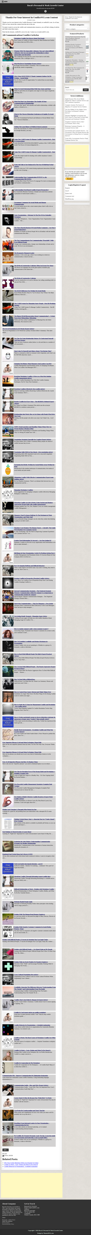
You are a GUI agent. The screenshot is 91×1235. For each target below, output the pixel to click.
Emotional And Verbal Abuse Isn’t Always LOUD (17, 854)
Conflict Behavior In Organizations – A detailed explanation (32, 1025)
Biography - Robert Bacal (8, 1220)
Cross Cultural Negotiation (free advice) (26, 974)
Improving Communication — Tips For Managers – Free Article (33, 603)
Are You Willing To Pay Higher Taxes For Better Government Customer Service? (76, 111)
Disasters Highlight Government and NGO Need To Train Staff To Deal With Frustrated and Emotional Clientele (76, 117)
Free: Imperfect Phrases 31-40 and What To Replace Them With (21, 742)
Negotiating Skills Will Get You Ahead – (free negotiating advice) (33, 452)
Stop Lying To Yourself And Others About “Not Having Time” (33, 351)
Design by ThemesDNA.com (45, 1233)
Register (67, 188)
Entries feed (68, 193)
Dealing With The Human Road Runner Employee (29, 914)
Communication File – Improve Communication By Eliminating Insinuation (25, 1075)
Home (66, 17)
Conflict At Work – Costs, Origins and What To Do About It (32, 1050)
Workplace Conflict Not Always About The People (29, 38)
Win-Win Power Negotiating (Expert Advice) (27, 63)
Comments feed (69, 196)
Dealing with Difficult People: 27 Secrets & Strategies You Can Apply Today (25, 939)
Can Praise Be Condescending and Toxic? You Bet (29, 1110)
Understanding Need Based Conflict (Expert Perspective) (31, 190)
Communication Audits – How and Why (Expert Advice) (31, 1085)
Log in (67, 191)
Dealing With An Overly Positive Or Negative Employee (31, 962)
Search (67, 87)
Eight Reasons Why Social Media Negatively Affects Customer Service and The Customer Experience (76, 100)
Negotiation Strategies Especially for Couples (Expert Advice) (32, 439)
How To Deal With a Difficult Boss (24, 679)
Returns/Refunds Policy (8, 1224)
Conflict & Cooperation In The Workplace (27, 1063)
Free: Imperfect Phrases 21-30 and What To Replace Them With (21, 752)
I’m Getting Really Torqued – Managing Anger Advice (30, 616)
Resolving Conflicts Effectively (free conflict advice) (29, 389)
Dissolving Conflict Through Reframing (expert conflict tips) (32, 876)
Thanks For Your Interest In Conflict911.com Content (31, 17)
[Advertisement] (31, 1185)
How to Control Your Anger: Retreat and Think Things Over (32, 692)
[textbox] (77, 29)
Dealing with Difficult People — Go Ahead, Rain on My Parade (33, 949)
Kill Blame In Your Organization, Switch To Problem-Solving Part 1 (34, 553)
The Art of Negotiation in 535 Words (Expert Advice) (18, 328)
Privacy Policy (6, 1222)
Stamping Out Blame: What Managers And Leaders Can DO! (32, 363)
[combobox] (77, 28)
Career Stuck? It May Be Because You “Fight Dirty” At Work (32, 1098)
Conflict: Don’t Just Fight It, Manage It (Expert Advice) (31, 1000)
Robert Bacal (32, 20)
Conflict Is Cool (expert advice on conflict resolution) (30, 1012)
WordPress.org (69, 199)
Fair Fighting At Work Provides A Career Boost (16, 832)
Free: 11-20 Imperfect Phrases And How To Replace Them (20, 762)
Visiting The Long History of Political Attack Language (30, 126)
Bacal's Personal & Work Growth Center (45, 5)
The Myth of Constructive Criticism (25, 278)
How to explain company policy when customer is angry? (31, 629)
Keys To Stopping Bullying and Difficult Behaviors (29, 565)
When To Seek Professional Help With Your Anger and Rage (32, 89)
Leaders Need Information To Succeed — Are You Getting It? (32, 540)
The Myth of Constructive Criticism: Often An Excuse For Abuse (33, 265)
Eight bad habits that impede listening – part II (28, 864)
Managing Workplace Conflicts (23, 490)
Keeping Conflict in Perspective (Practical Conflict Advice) (31, 578)
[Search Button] (45, 11)
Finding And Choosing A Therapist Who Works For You (19, 809)
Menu (5, 1)
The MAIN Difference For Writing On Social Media (30, 291)
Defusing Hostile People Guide (23, 902)
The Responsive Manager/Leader (24, 253)
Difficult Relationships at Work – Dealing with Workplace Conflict (34, 889)
